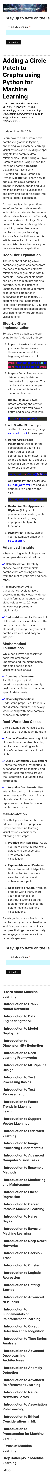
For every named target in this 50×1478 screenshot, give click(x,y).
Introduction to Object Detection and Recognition (23, 1328)
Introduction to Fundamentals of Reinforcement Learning (21, 1314)
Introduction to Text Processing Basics (19, 1079)
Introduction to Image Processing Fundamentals (23, 1145)
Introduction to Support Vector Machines (22, 1121)
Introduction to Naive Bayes (20, 1218)
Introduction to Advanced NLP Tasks (23, 1299)
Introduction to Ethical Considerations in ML (21, 1419)
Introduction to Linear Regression (20, 1194)
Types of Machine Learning (17, 1448)
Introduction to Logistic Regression (22, 1275)
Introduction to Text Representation (19, 1092)
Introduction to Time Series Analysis (25, 1341)
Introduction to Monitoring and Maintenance (24, 1182)
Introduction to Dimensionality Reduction (23, 1043)
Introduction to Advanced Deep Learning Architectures (23, 1355)
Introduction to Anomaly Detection (22, 1370)
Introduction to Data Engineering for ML (19, 1018)
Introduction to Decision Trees (22, 1255)
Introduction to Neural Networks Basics (21, 1394)
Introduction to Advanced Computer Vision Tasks (23, 1157)
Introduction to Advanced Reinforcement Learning (23, 1382)
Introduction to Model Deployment (20, 1031)
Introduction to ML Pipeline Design (24, 1067)
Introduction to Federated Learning (23, 1133)
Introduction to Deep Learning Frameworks (20, 1055)
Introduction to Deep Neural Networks (25, 1243)
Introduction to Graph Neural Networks (20, 1006)
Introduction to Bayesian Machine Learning (22, 1231)
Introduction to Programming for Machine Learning (23, 1433)
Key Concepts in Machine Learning (23, 1460)
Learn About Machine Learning (20, 994)
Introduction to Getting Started (21, 1287)
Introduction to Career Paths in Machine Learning (23, 1206)
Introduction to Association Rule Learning (25, 1406)
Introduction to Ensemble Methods (23, 1170)
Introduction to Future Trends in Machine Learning (20, 1106)
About (9, 1470)
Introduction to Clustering (24, 1265)
